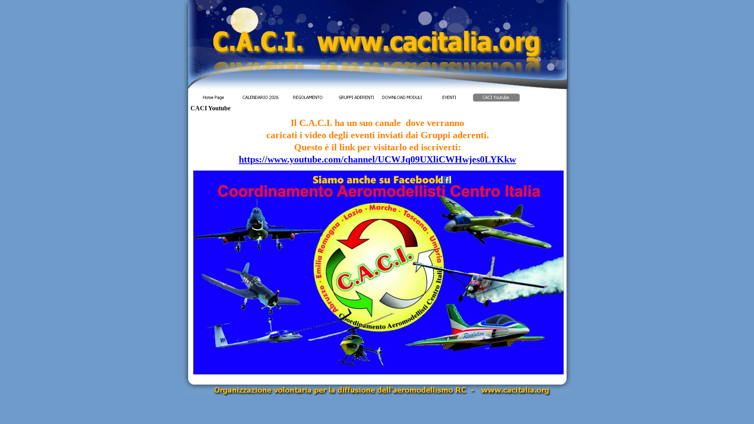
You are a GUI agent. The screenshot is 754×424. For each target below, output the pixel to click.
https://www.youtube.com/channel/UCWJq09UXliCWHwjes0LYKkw (377, 159)
